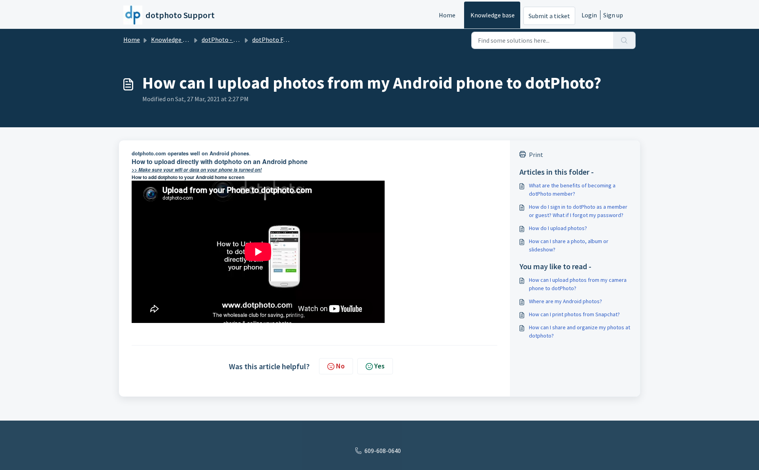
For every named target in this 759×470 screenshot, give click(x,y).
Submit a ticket (549, 16)
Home (447, 15)
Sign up (613, 15)
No (340, 365)
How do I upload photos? (558, 228)
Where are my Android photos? (565, 301)
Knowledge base (492, 15)
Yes (379, 365)
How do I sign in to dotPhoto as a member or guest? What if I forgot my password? (578, 211)
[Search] (624, 40)
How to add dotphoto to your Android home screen (188, 177)
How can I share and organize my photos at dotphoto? (579, 331)
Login (589, 15)
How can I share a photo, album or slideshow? (568, 245)
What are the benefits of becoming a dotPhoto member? (572, 189)
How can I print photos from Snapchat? (574, 314)
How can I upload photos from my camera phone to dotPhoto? (578, 284)
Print (536, 155)
